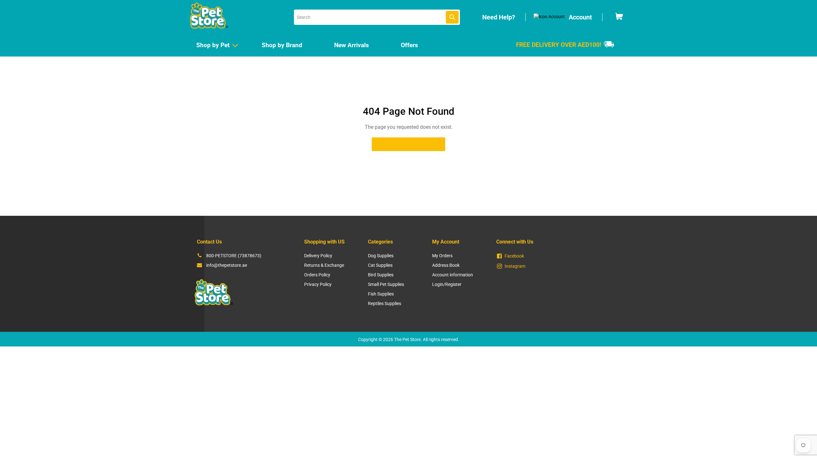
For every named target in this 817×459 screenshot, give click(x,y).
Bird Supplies (381, 274)
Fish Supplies (381, 293)
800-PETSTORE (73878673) (233, 255)
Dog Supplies (381, 255)
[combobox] (377, 17)
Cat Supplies (380, 265)
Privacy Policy (318, 284)
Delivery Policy (318, 255)
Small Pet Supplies (386, 284)
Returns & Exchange (324, 265)
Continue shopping (403, 144)
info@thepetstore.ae (226, 265)
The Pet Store (407, 339)
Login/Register (446, 284)
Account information (452, 274)
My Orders (442, 255)
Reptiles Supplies (384, 303)
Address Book (446, 265)
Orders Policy (317, 274)
